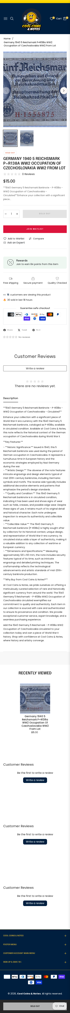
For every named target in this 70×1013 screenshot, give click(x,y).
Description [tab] (10, 398)
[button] (10, 337)
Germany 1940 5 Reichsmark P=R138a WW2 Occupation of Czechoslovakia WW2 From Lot (35, 723)
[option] (35, 89)
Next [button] (63, 90)
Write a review (35, 368)
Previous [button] (6, 90)
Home (7, 38)
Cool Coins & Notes (29, 993)
